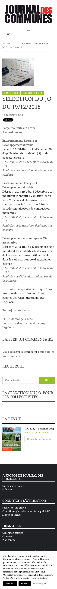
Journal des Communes (38, 433)
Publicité (7, 489)
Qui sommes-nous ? (13, 486)
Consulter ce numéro (39, 438)
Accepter (10, 583)
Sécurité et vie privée (14, 507)
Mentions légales (12, 514)
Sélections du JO (32, 93)
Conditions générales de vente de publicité (26, 511)
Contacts (7, 536)
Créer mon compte (12, 532)
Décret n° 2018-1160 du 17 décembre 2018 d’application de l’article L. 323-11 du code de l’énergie (28, 153)
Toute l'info (11, 93)
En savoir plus (39, 583)
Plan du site (9, 540)
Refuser (24, 583)
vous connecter (27, 351)
